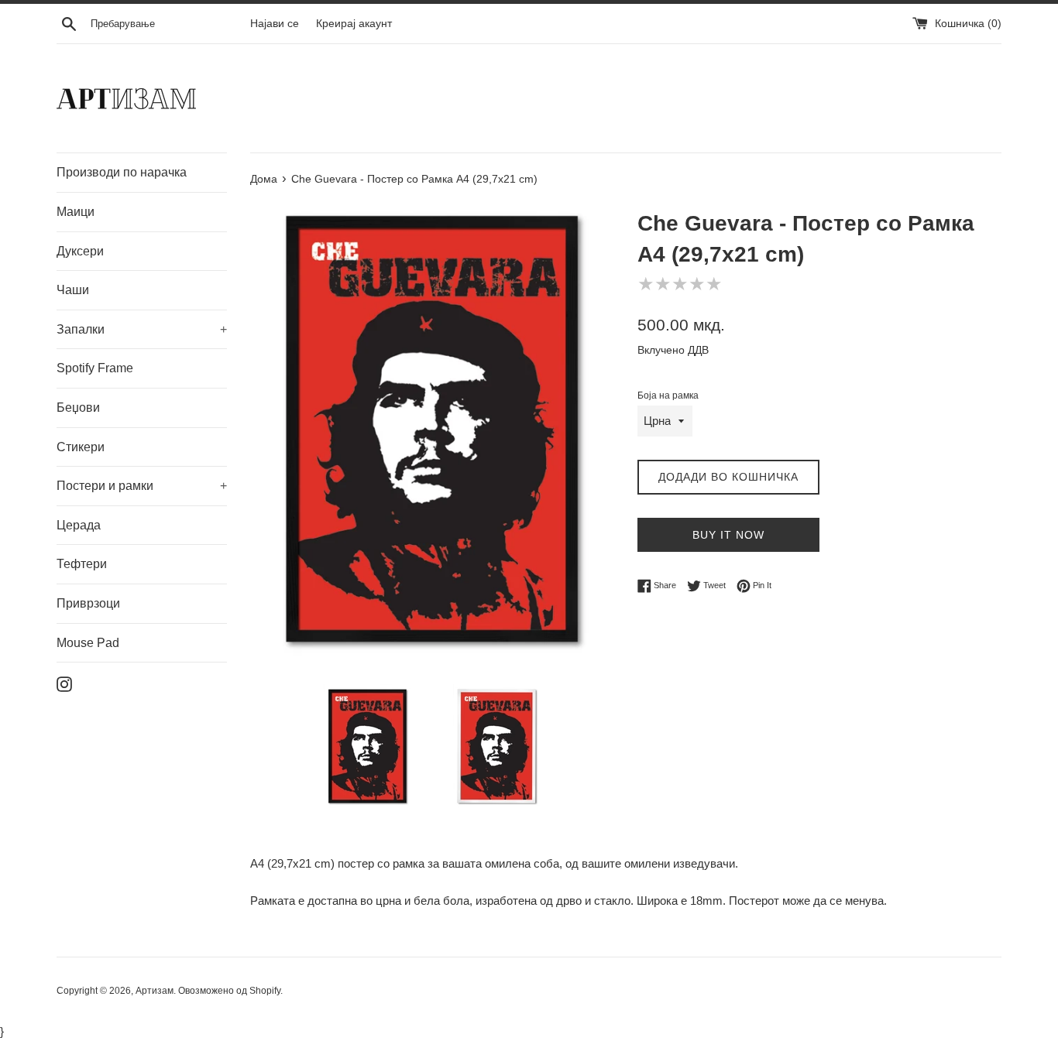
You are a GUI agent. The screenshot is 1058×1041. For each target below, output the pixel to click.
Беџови (78, 407)
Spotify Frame (95, 368)
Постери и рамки (142, 485)
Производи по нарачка (122, 172)
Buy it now (728, 535)
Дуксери (80, 251)
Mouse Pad (88, 642)
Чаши (73, 289)
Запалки (142, 329)
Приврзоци (88, 603)
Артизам (154, 990)
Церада (79, 525)
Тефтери (82, 563)
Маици (75, 211)
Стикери (81, 447)
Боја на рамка (668, 395)
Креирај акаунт (354, 23)
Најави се (274, 23)
